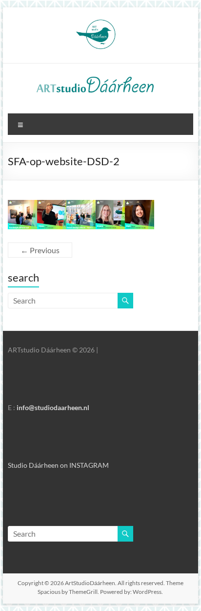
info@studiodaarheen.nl (53, 407)
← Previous (40, 250)
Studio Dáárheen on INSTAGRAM (58, 465)
